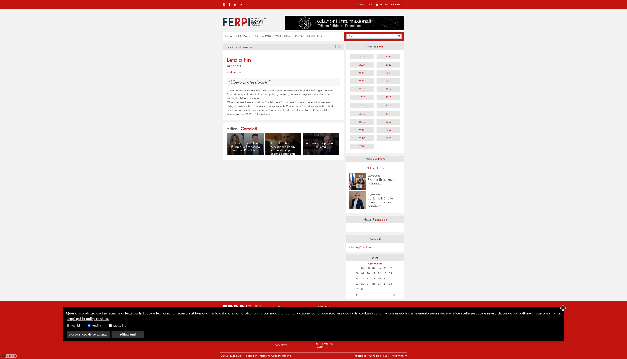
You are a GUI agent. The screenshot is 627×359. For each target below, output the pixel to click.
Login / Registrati (391, 4)
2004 (362, 146)
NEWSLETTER (314, 36)
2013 (388, 105)
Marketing (119, 325)
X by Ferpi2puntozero (361, 247)
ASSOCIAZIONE (262, 36)
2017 (388, 89)
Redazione (360, 355)
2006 (362, 138)
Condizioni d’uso (379, 355)
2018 (362, 89)
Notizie (371, 167)
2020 (362, 81)
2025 (388, 56)
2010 (362, 121)
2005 (388, 138)
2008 (362, 129)
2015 (388, 97)
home (229, 36)
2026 (362, 56)
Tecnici (75, 325)
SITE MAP (278, 307)
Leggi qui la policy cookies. (88, 318)
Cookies (9, 355)
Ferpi (229, 47)
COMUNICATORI (294, 36)
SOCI (278, 36)
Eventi (380, 167)
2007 (388, 129)
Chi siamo (243, 36)
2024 (362, 64)
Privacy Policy (399, 355)
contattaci (364, 4)
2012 (362, 113)
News (237, 47)
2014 (362, 105)
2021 (388, 72)
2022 (362, 72)
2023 (388, 64)
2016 (362, 97)
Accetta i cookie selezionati (88, 334)
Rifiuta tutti (128, 334)
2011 (388, 113)
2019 (388, 81)
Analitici (97, 325)
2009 (388, 121)
